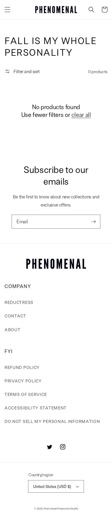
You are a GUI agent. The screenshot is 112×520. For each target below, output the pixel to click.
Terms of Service (25, 394)
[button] (7, 9)
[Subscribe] (93, 221)
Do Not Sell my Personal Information (52, 421)
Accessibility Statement (35, 407)
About (12, 329)
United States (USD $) (52, 486)
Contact (15, 315)
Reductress (18, 302)
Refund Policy (22, 367)
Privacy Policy (23, 380)
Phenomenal (49, 508)
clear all (81, 114)
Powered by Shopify (67, 508)
